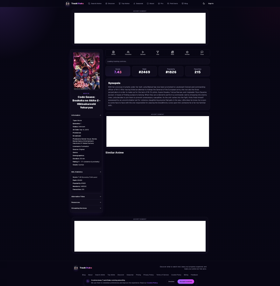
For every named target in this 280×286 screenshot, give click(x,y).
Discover (111, 3)
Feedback (194, 275)
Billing (186, 275)
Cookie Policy (176, 275)
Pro (162, 3)
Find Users (174, 3)
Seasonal (139, 3)
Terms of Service (162, 275)
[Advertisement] (140, 28)
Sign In (211, 3)
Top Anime (125, 3)
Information (75, 115)
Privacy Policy (149, 275)
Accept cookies (186, 281)
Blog (186, 3)
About (152, 3)
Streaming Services (79, 208)
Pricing (138, 275)
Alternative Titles (78, 196)
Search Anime (96, 3)
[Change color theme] (204, 3)
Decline (171, 281)
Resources (75, 202)
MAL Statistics (76, 172)
